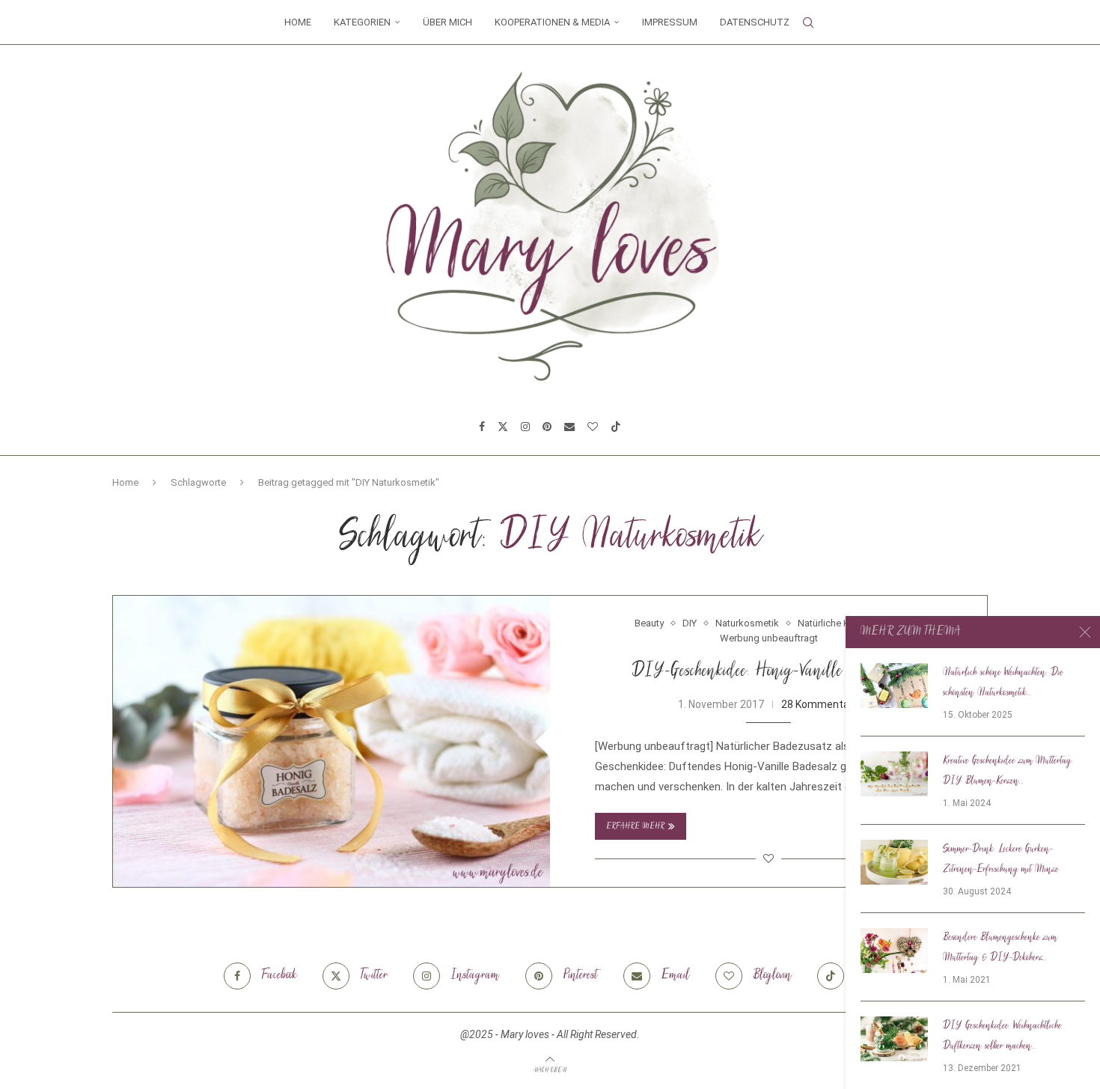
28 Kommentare (820, 704)
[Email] (569, 426)
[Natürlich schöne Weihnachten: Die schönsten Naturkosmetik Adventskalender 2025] (894, 685)
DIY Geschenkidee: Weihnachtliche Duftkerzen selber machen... (1002, 1036)
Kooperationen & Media (552, 22)
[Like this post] (768, 858)
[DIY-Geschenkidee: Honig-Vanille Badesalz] (331, 741)
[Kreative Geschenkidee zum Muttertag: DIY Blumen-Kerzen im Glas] (894, 773)
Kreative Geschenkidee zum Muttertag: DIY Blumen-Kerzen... (1008, 771)
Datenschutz (754, 22)
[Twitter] (503, 426)
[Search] (808, 22)
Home (297, 22)
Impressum (669, 22)
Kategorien (362, 22)
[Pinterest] (547, 426)
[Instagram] (525, 426)
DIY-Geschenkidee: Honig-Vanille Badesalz (769, 672)
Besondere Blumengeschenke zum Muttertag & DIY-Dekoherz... (1000, 948)
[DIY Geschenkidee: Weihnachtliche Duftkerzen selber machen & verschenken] (894, 1038)
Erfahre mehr (635, 826)
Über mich (447, 22)
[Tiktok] (616, 426)
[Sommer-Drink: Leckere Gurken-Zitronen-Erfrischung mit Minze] (894, 862)
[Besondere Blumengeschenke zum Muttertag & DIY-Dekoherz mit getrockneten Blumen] (894, 950)
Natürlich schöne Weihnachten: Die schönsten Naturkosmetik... (1003, 683)
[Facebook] (482, 426)
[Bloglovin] (592, 426)
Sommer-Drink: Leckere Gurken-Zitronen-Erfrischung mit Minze (1001, 859)
